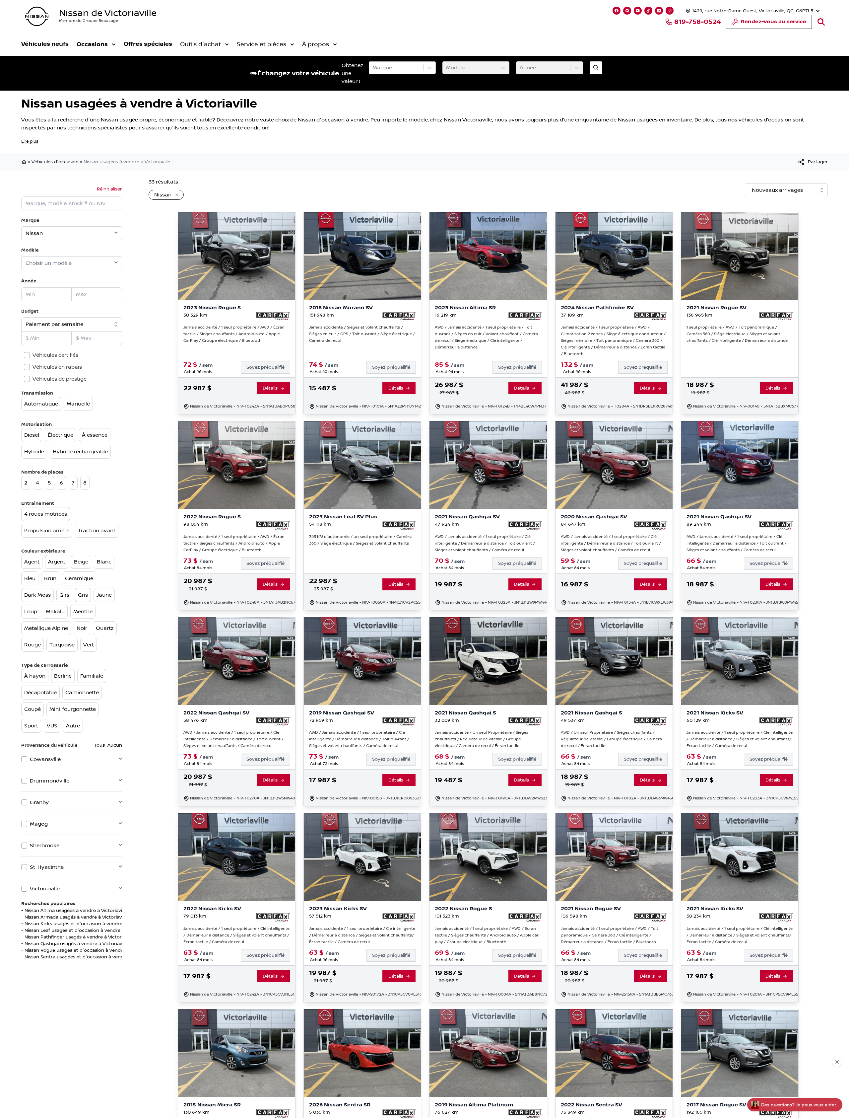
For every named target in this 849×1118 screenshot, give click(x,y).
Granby (39, 802)
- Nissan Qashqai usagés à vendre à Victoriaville (74, 943)
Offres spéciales (148, 43)
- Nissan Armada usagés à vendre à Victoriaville (74, 917)
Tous (99, 745)
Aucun (114, 745)
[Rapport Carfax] (273, 316)
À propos (315, 44)
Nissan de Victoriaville (108, 13)
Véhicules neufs (45, 43)
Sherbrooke (44, 846)
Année (28, 281)
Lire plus (29, 141)
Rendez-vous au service (773, 22)
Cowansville (45, 759)
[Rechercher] (821, 22)
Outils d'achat (200, 44)
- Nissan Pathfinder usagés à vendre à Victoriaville (77, 937)
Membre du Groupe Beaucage (88, 20)
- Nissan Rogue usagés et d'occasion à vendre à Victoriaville (88, 950)
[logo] (36, 16)
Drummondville (49, 781)
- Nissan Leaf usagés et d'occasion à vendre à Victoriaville (86, 930)
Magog (39, 824)
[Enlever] (175, 195)
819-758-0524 (697, 22)
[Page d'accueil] (24, 162)
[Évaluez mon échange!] (596, 67)
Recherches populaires (48, 903)
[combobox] (373, 68)
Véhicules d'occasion (55, 162)
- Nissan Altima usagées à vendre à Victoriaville (74, 910)
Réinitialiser (109, 189)
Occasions (92, 44)
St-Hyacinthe (47, 867)
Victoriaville (45, 889)
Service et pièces (261, 44)
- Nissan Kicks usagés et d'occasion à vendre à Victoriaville (87, 924)
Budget (29, 311)
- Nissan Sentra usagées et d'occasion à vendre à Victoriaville (90, 957)
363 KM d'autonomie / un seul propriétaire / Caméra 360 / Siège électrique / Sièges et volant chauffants (360, 540)
